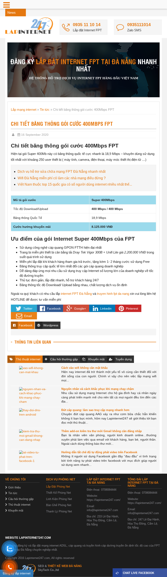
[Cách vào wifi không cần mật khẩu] (33, 374)
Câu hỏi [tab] (63, 359)
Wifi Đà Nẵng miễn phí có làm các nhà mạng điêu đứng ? (62, 178)
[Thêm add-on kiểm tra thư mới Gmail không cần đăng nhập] (33, 438)
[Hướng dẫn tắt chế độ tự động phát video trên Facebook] (33, 459)
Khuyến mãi (15, 510)
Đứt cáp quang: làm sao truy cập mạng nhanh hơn (95, 410)
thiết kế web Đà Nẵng (65, 566)
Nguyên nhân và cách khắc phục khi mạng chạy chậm (97, 389)
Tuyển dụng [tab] (123, 359)
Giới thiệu (14, 487)
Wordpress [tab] (50, 325)
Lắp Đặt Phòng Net (58, 486)
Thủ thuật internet (19, 504)
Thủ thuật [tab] (27, 359)
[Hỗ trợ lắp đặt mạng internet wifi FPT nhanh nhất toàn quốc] (29, 25)
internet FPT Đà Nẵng (76, 293)
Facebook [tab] (25, 325)
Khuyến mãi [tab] (96, 359)
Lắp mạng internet (23, 109)
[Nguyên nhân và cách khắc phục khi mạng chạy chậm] (33, 395)
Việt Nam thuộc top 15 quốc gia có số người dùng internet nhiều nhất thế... (75, 184)
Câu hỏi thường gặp (20, 499)
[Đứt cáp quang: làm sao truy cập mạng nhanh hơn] (33, 417)
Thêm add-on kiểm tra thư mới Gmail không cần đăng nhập (101, 431)
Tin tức (45, 109)
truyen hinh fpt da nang (113, 293)
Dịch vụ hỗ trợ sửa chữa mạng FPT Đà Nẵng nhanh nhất (61, 171)
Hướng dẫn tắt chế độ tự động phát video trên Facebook (99, 452)
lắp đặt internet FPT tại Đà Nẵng (86, 61)
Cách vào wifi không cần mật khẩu (84, 367)
